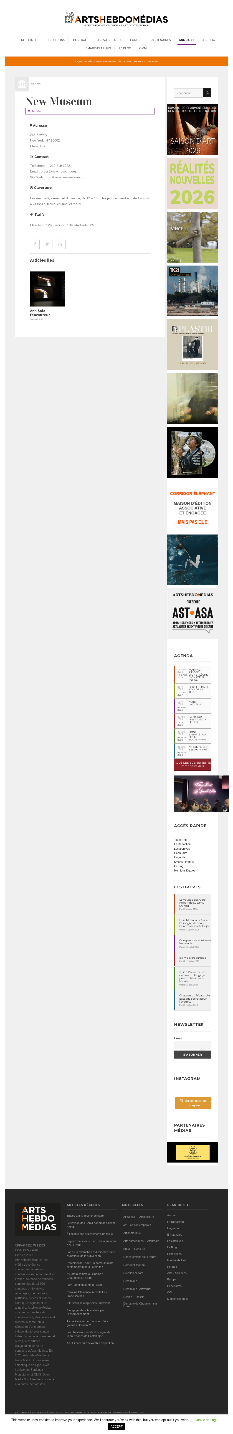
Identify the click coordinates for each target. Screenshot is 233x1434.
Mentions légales (184, 870)
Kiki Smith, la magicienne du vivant (88, 1303)
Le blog (178, 866)
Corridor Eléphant (134, 1265)
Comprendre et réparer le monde (195, 942)
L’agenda (180, 857)
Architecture (146, 1217)
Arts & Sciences (109, 40)
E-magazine (174, 1234)
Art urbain (153, 1241)
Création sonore (133, 1273)
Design (127, 1297)
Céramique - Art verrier (137, 1289)
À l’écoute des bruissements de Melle (90, 1234)
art (125, 1225)
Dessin (140, 1297)
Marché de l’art (176, 1260)
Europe (136, 40)
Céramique (130, 1281)
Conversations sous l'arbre (139, 1257)
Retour (36, 83)
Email (178, 1038)
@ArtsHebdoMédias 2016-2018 (29, 1413)
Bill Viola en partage (192, 957)
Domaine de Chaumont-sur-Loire (140, 1305)
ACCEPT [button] (117, 1426)
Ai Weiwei (129, 1217)
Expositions (55, 40)
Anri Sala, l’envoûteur (40, 313)
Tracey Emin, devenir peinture (85, 1215)
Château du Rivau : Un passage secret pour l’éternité (194, 998)
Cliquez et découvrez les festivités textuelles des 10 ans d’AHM (116, 61)
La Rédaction (182, 844)
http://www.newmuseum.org (66, 177)
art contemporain (140, 1225)
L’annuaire (180, 853)
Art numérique (132, 1233)
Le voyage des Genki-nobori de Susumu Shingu (193, 902)
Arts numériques (133, 1241)
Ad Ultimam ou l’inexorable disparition (90, 1343)
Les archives (182, 848)
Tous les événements (192, 764)
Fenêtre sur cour (134, 1413)
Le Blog (125, 48)
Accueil (171, 1215)
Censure (139, 1249)
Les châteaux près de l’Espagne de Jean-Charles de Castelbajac (194, 923)
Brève (127, 1249)
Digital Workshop (95, 1413)
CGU (170, 1292)
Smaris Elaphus (98, 48)
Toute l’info (28, 40)
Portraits (81, 40)
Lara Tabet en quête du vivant (85, 1285)
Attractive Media (113, 1413)
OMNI (143, 48)
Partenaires (161, 40)
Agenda (209, 40)
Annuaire (186, 40)
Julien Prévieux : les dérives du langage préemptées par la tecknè (192, 976)
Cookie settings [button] (206, 1420)
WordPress (76, 1413)
